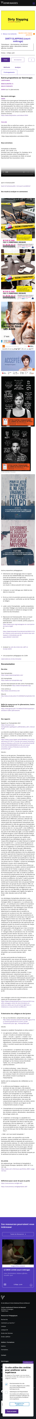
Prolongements (9, 72)
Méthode (7, 67)
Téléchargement (31, 60)
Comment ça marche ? (8, 1323)
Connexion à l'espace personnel (31, 1285)
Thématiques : (5, 44)
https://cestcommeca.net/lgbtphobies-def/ (14, 1186)
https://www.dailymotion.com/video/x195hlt (14, 115)
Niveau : (3, 53)
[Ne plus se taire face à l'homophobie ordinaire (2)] (18, 274)
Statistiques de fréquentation (19, 1392)
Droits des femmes (7, 1333)
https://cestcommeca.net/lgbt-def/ (12, 1183)
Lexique (3, 1326)
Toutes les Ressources (17, 1234)
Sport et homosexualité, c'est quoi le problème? (15, 186)
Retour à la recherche (10, 34)
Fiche (7, 60)
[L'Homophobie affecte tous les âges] (18, 326)
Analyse (18, 67)
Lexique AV (4, 1330)
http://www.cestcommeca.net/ (10, 691)
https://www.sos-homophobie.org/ (11, 680)
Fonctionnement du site (17, 1383)
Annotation (18, 60)
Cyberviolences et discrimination (11, 659)
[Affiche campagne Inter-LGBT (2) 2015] (18, 542)
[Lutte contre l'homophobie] (18, 401)
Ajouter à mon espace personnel (25, 34)
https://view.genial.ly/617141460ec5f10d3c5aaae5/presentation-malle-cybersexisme (17, 709)
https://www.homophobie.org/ (21, 685)
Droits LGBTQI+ (5, 1337)
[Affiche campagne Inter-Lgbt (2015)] (18, 497)
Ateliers (3, 1346)
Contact (3, 1355)
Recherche (4, 1319)
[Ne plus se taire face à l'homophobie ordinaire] (18, 223)
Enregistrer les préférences (19, 1404)
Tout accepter (12, 1411)
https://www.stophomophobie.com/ (12, 675)
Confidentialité (28, 1362)
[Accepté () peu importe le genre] (18, 363)
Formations (4, 1349)
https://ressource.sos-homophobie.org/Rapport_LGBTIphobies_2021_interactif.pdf (18, 727)
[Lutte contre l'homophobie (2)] (18, 450)
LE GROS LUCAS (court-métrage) (17, 1270)
